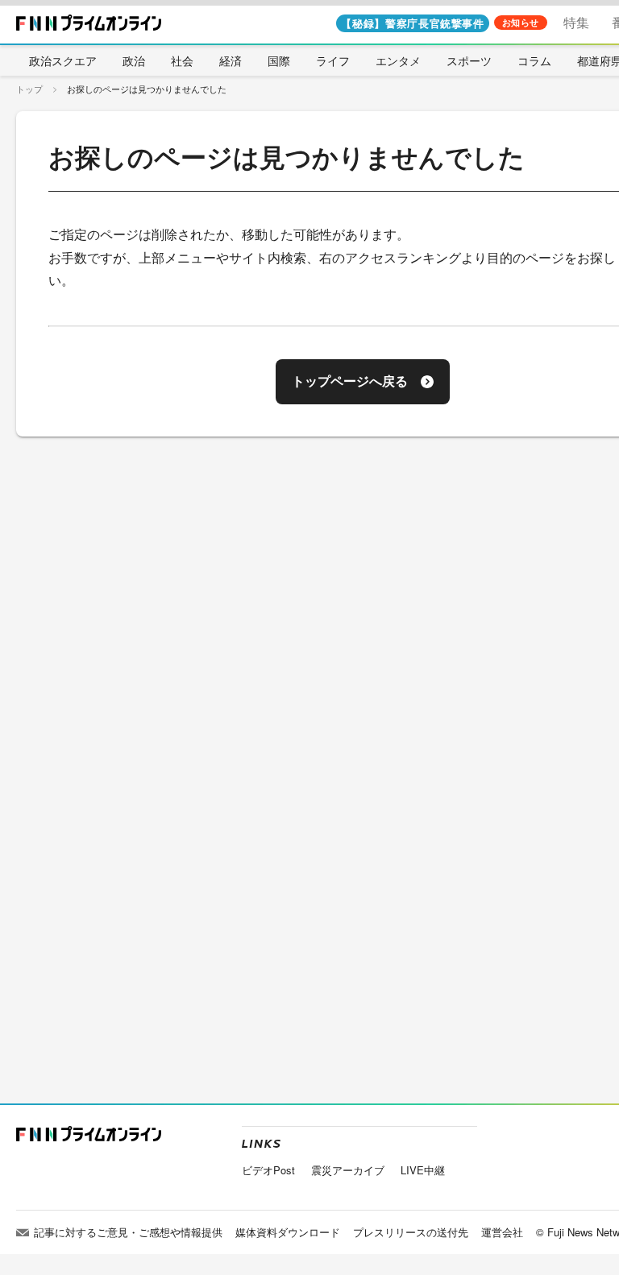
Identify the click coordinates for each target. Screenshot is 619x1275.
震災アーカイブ (347, 1170)
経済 (230, 60)
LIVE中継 (423, 1170)
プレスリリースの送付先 (410, 1232)
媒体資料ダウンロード (287, 1232)
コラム (534, 60)
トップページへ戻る (350, 381)
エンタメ (398, 60)
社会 (182, 60)
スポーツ (469, 60)
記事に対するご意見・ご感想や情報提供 (128, 1232)
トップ (29, 88)
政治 (134, 60)
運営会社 (502, 1232)
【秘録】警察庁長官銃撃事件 (412, 23)
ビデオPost (268, 1170)
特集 (576, 22)
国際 (279, 60)
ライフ (333, 60)
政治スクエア (63, 60)
